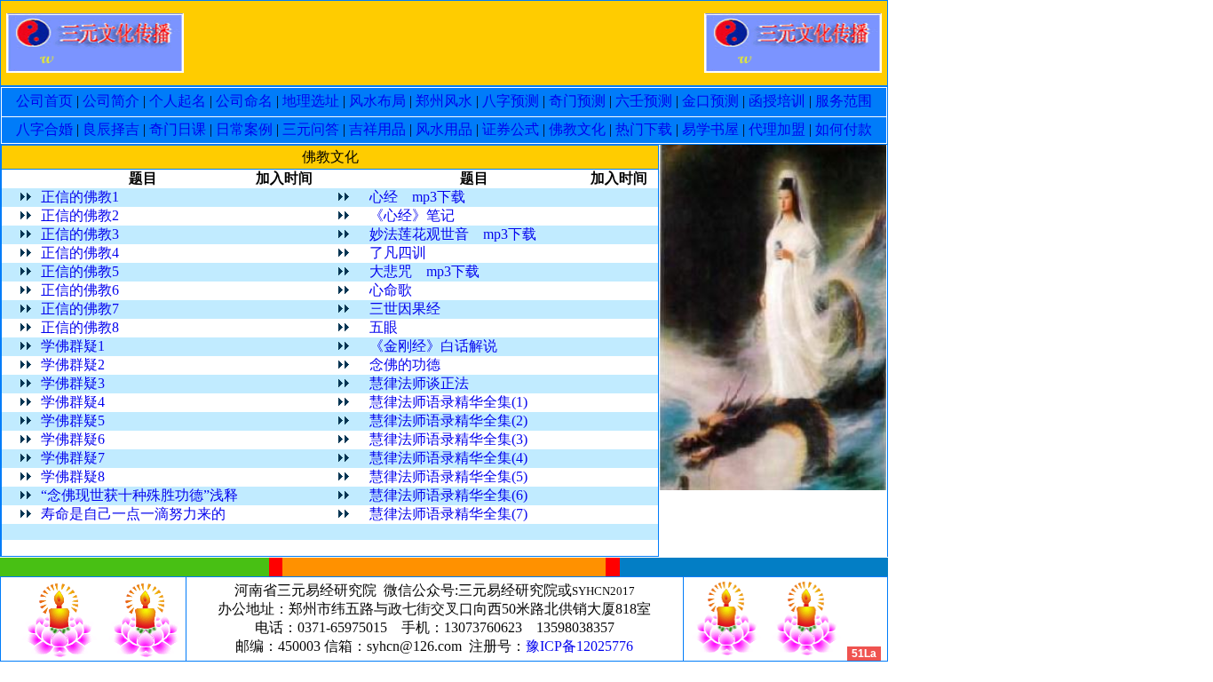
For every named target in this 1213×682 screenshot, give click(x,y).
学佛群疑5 (73, 420)
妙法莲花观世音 (419, 234)
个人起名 (177, 100)
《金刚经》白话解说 (433, 345)
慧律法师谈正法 (419, 383)
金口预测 (710, 100)
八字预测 (510, 100)
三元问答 (310, 129)
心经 (383, 196)
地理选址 (310, 100)
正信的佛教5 (80, 271)
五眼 (383, 327)
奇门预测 (577, 100)
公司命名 (244, 100)
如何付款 (842, 129)
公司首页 (46, 100)
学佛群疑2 (73, 364)
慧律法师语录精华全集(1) (448, 401)
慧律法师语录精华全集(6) (448, 495)
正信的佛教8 (80, 327)
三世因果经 (404, 308)
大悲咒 (390, 271)
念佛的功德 (404, 364)
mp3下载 (438, 196)
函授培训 (777, 100)
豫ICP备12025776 (579, 646)
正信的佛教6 (80, 289)
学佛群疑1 (73, 345)
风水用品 (444, 129)
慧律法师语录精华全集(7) (448, 513)
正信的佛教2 (80, 215)
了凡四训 (397, 252)
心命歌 (390, 289)
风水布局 (377, 100)
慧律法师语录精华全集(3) (448, 439)
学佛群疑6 (73, 439)
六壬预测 (643, 100)
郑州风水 (444, 100)
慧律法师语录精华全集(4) (448, 457)
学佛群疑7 (73, 457)
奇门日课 (177, 129)
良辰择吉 (111, 129)
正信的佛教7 (80, 308)
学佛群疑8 (73, 476)
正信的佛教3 (80, 234)
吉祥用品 (377, 129)
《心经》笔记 (412, 215)
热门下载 (643, 129)
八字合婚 (44, 129)
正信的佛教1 (80, 196)
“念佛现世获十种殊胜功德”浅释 (139, 495)
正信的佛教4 (80, 252)
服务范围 (842, 100)
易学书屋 (710, 129)
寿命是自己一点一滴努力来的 (133, 513)
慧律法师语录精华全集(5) (448, 476)
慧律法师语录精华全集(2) (448, 420)
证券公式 (510, 129)
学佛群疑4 (73, 401)
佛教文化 (577, 129)
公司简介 (111, 100)
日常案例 (244, 129)
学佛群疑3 (73, 383)
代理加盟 (777, 129)
